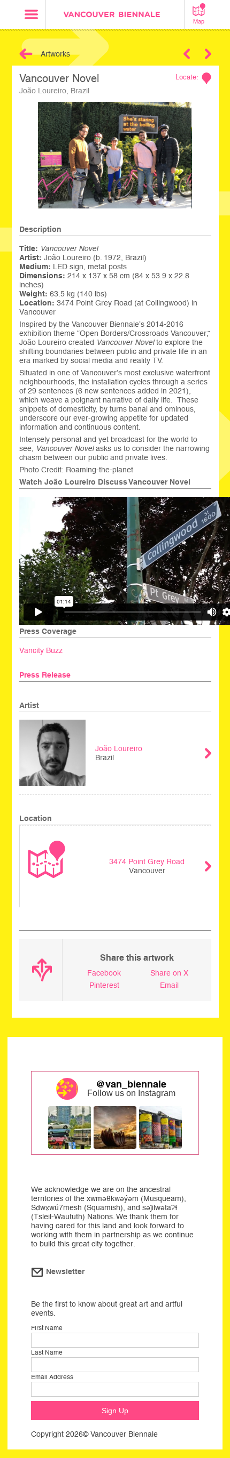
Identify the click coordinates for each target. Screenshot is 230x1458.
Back (26, 54)
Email (169, 985)
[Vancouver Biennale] (115, 15)
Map (198, 21)
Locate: (186, 77)
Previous (186, 54)
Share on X (169, 973)
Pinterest (104, 985)
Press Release (45, 675)
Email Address (52, 1377)
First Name (47, 1328)
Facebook (104, 973)
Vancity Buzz (41, 650)
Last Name (47, 1352)
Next (208, 54)
